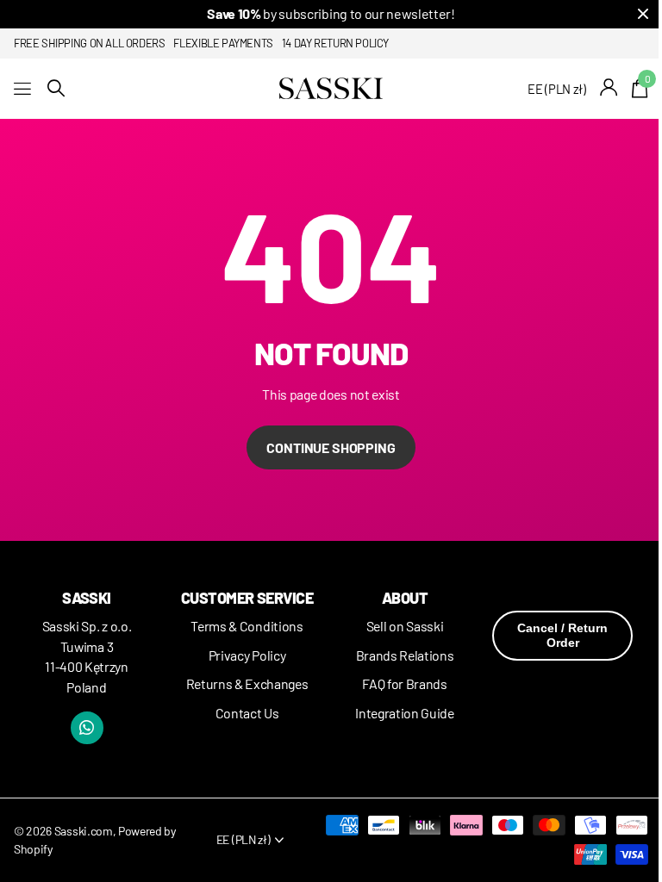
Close (643, 14)
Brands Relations (405, 655)
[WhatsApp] (87, 727)
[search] (56, 88)
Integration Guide (404, 713)
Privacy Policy (247, 655)
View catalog (24, 88)
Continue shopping (330, 447)
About (405, 597)
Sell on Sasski (405, 626)
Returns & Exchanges (247, 683)
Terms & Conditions (246, 626)
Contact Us (247, 713)
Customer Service (247, 597)
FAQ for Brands (404, 683)
